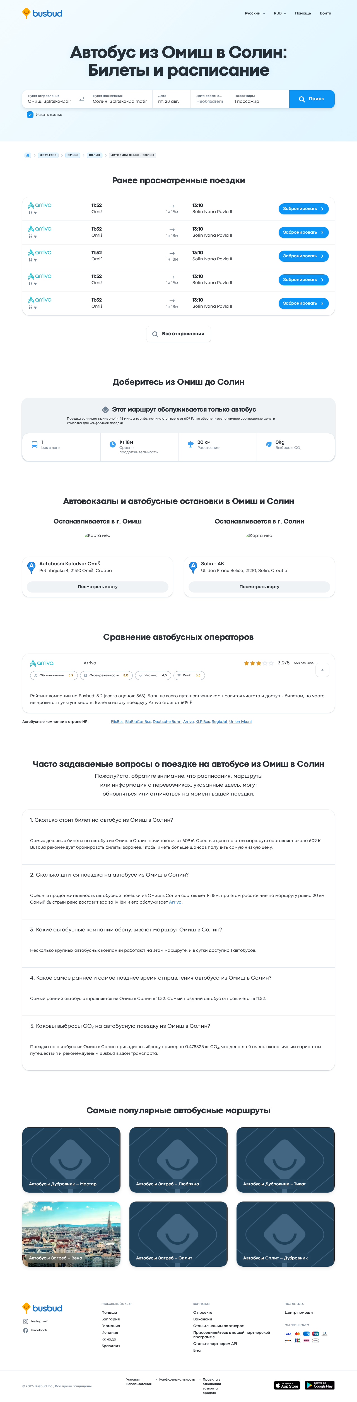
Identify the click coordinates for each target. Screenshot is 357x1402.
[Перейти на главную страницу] (42, 13)
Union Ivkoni (240, 721)
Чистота (151, 675)
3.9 (71, 675)
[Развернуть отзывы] (322, 670)
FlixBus (117, 721)
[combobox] (49, 99)
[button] (82, 99)
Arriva (90, 663)
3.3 (198, 675)
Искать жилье (49, 114)
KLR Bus (203, 721)
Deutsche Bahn (167, 721)
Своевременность (104, 675)
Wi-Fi (187, 675)
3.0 (125, 675)
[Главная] (28, 155)
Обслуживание (52, 675)
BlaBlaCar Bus (138, 721)
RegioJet (220, 721)
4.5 (164, 675)
